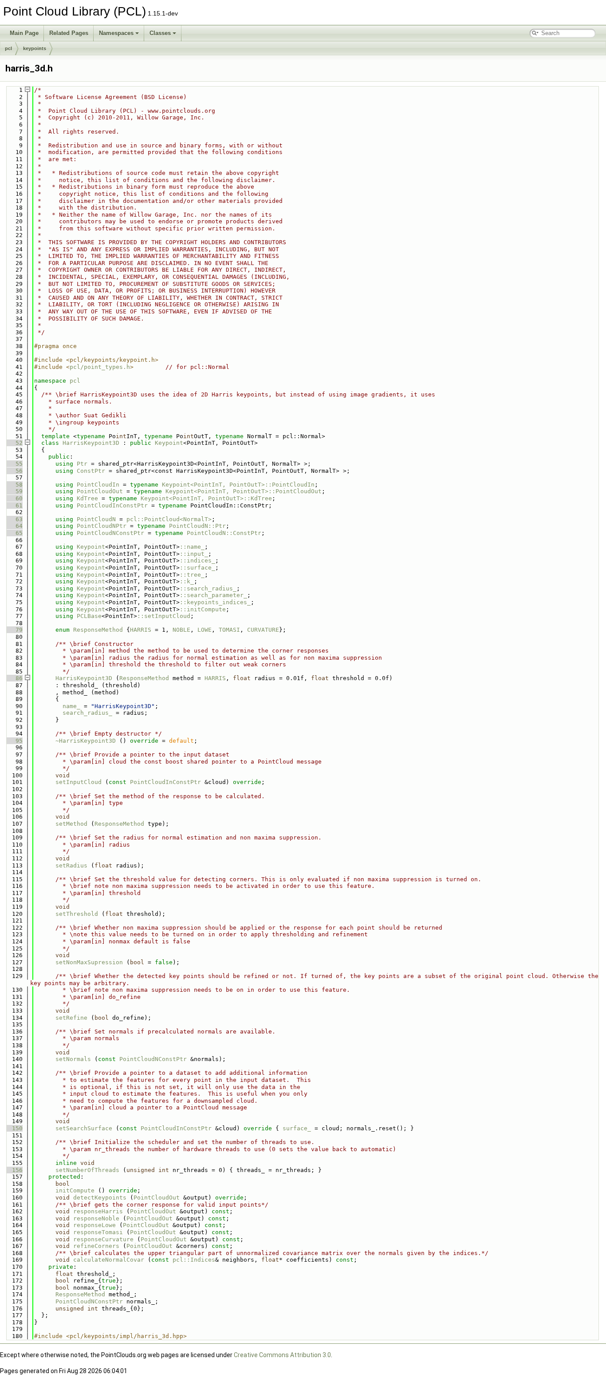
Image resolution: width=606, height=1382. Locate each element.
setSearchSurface (83, 1128)
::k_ (187, 581)
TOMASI (229, 629)
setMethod (71, 823)
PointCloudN (96, 519)
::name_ (192, 546)
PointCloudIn (98, 484)
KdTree (87, 498)
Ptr (82, 463)
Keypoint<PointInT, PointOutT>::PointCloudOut (243, 491)
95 (14, 740)
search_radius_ (87, 712)
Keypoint (169, 443)
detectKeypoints (99, 1197)
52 (14, 443)
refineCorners (96, 1246)
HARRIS (140, 629)
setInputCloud (78, 782)
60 (14, 498)
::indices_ (197, 560)
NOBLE (181, 629)
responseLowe (94, 1225)
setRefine (71, 1017)
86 (14, 678)
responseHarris (98, 1211)
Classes (160, 33)
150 (14, 1128)
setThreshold (76, 914)
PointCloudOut (100, 491)
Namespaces (116, 33)
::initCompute (203, 609)
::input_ (194, 553)
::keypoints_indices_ (215, 602)
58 (14, 484)
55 (14, 463)
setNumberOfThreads (87, 1170)
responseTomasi (98, 1232)
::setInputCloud (163, 616)
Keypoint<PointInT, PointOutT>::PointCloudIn (238, 484)
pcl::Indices (194, 1259)
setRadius (71, 865)
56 (14, 470)
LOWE (204, 629)
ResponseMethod (98, 629)
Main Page (24, 33)
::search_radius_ (208, 588)
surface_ (297, 1128)
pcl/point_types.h (100, 367)
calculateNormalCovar (108, 1259)
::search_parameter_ (213, 595)
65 (14, 533)
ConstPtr (91, 470)
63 (14, 519)
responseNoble (96, 1218)
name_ (71, 706)
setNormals (73, 1059)
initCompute (74, 1190)
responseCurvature (103, 1239)
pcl (8, 48)
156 (14, 1170)
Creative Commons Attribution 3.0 (282, 1354)
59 (14, 491)
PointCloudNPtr (101, 526)
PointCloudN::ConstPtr (224, 533)
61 (14, 505)
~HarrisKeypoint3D (85, 740)
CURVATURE (263, 629)
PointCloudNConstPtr (110, 533)
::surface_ (197, 567)
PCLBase (89, 616)
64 (14, 526)
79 (14, 629)
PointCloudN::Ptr (197, 526)
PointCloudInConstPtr (112, 505)
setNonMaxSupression (89, 962)
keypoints (34, 48)
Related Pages (68, 33)
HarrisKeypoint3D (91, 443)
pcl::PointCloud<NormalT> (169, 519)
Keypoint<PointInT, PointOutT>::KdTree (206, 498)
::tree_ (192, 574)
